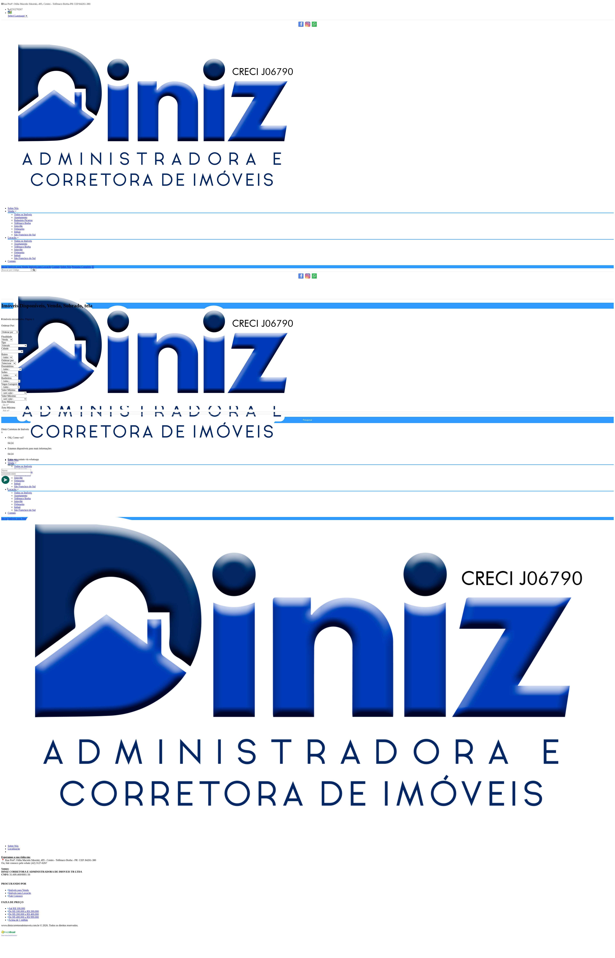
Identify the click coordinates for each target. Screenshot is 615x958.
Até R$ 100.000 (17, 908)
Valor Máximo (8, 396)
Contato (12, 261)
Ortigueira (19, 229)
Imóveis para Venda (18, 266)
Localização (14, 848)
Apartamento (20, 217)
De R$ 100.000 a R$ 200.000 (24, 911)
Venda (11, 211)
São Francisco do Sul (25, 234)
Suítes (4, 372)
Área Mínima (8, 401)
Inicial (4, 266)
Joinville (18, 226)
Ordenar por (7, 360)
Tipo (3, 342)
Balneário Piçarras (23, 220)
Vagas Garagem (9, 384)
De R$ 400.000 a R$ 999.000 (24, 917)
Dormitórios (7, 366)
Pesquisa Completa (81, 266)
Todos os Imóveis (23, 214)
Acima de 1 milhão (18, 920)
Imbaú (17, 231)
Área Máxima (8, 407)
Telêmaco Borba (22, 223)
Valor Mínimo (8, 390)
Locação (12, 237)
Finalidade (6, 336)
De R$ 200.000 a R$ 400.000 (24, 914)
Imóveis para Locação (40, 266)
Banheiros (6, 378)
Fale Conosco (16, 896)
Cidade (4, 348)
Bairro (4, 354)
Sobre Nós (13, 208)
